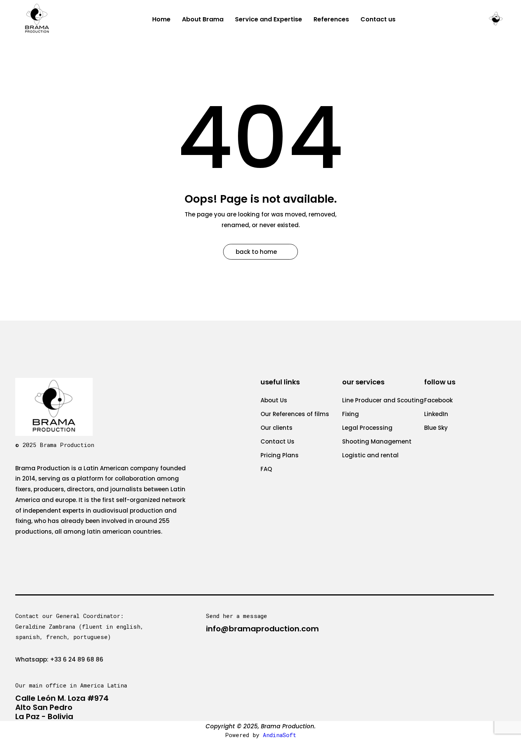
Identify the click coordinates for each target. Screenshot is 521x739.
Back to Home (256, 252)
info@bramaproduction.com (262, 628)
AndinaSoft (279, 735)
